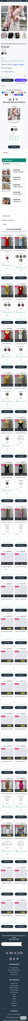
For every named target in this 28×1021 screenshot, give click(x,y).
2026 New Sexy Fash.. (7, 433)
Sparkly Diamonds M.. (21, 745)
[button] (1, 1)
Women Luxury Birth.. (7, 931)
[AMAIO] (3, 3)
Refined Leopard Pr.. (7, 522)
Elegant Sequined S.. (7, 566)
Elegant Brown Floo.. (7, 615)
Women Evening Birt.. (21, 388)
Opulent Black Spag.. (20, 433)
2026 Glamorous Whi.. (21, 343)
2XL (13, 60)
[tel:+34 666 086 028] (20, 3)
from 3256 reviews (15, 163)
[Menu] (26, 3)
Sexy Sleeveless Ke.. (21, 299)
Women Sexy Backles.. (7, 745)
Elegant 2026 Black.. (7, 477)
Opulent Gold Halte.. (20, 615)
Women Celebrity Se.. (21, 931)
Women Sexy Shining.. (7, 854)
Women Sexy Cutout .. (21, 522)
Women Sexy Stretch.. (7, 810)
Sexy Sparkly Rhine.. (21, 777)
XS (20, 269)
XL (10, 60)
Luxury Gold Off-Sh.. (21, 566)
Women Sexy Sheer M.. (7, 251)
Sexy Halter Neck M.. (20, 250)
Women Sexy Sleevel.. (7, 712)
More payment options (20, 83)
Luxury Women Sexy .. (7, 777)
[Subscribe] (24, 960)
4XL (19, 60)
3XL (16, 60)
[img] (6, 164)
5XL (21, 60)
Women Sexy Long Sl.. (7, 680)
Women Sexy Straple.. (7, 647)
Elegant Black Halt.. (21, 477)
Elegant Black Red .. (7, 343)
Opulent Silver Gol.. (7, 299)
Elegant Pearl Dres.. (7, 899)
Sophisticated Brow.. (20, 647)
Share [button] (4, 86)
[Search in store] (23, 3)
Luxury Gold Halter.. (7, 388)
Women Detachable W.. (14, 122)
